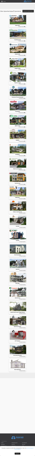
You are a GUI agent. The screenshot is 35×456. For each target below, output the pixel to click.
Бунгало (13, 444)
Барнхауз (3, 444)
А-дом (2, 442)
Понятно (17, 453)
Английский (24, 442)
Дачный (23, 444)
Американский (14, 442)
